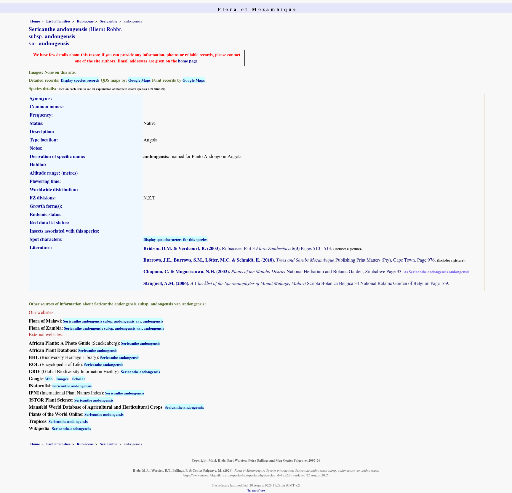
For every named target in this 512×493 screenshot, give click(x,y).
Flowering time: (45, 181)
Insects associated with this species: (64, 230)
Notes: (36, 147)
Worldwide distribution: (54, 189)
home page (187, 61)
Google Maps (139, 80)
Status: (37, 123)
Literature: (41, 247)
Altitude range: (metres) (54, 172)
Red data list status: (49, 222)
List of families (58, 21)
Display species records (80, 80)
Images (62, 378)
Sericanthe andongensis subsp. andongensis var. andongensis (113, 321)
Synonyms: (41, 98)
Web (48, 378)
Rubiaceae (85, 21)
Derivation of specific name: (57, 156)
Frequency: (41, 114)
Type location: (44, 139)
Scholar (78, 378)
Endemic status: (46, 214)
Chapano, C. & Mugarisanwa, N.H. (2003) (186, 271)
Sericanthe (108, 21)
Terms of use (256, 490)
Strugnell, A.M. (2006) (165, 283)
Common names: (47, 106)
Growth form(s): (46, 205)
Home (35, 21)
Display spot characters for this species (175, 239)
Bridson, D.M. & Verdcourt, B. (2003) (181, 248)
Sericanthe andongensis (140, 343)
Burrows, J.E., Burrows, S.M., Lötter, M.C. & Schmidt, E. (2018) (208, 259)
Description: (42, 131)
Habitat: (38, 164)
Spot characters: (46, 239)
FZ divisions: (43, 197)
